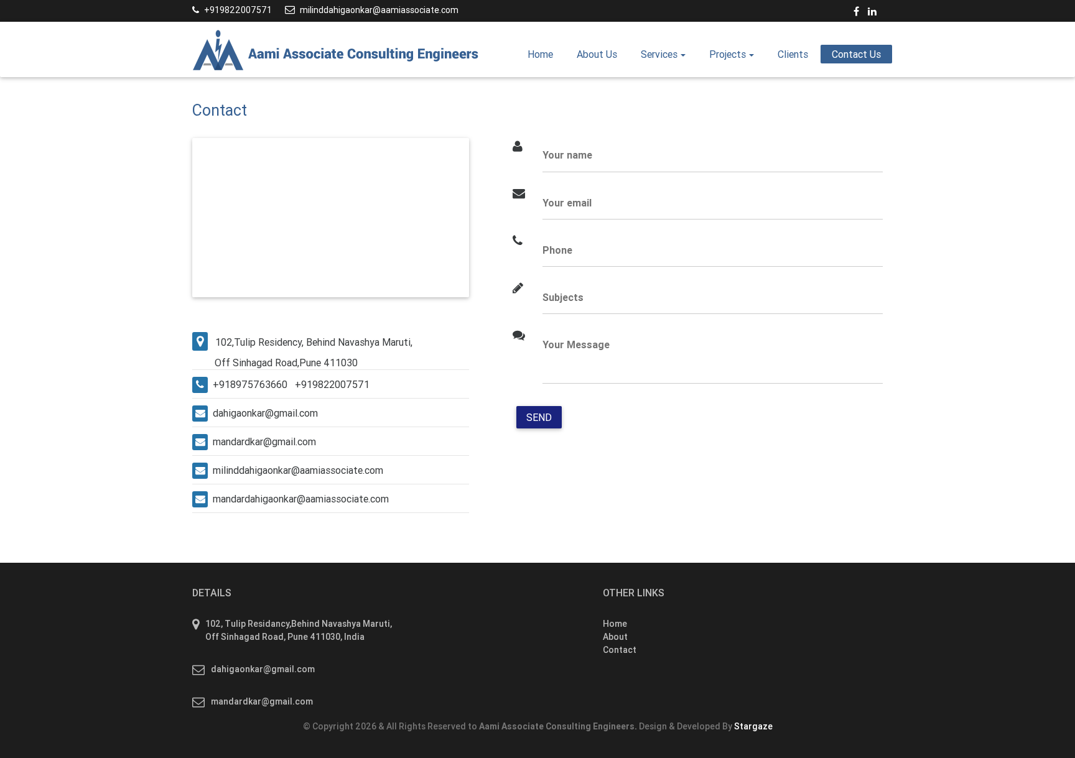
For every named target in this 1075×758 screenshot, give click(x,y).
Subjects (563, 297)
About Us (597, 54)
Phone (557, 250)
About (615, 636)
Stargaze (753, 726)
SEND (539, 417)
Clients (793, 54)
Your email (567, 202)
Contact (619, 649)
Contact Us (856, 54)
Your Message (576, 344)
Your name (567, 155)
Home (546, 53)
